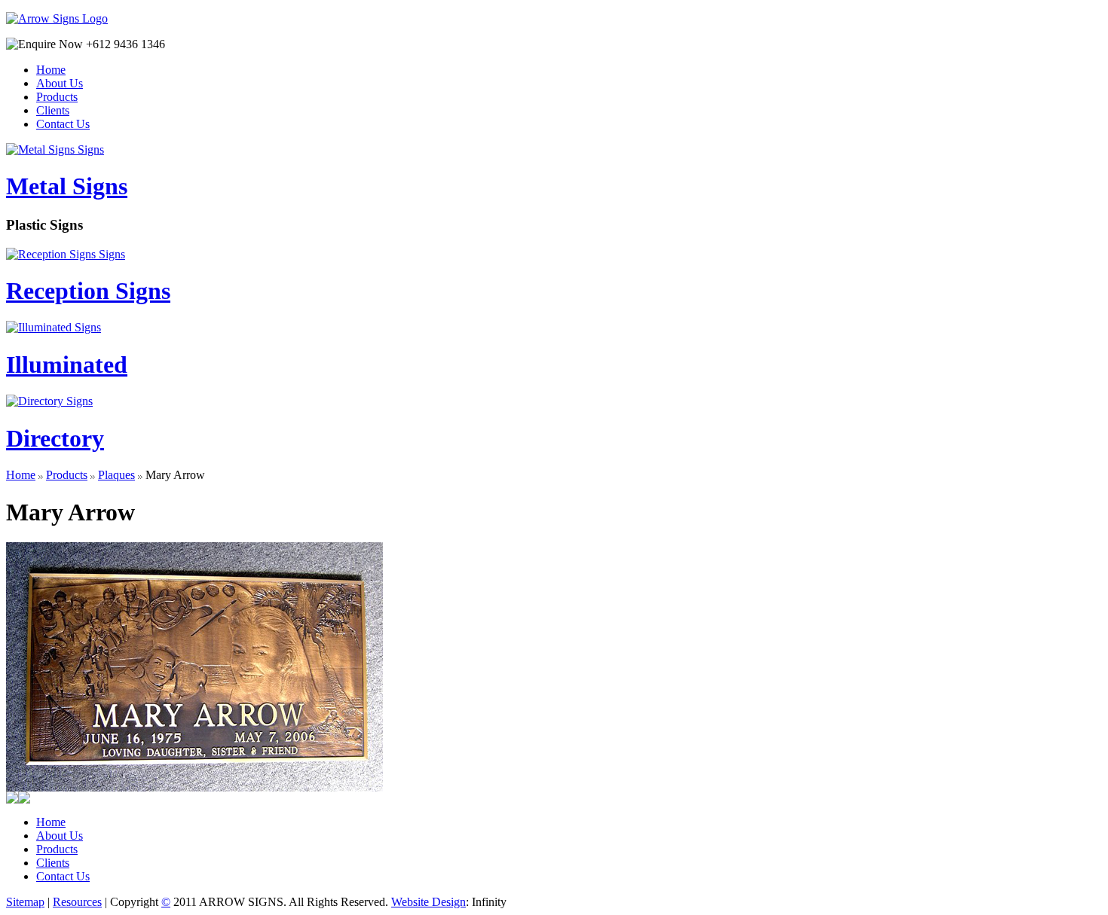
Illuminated (66, 364)
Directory (55, 438)
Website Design (428, 901)
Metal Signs (66, 186)
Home (20, 474)
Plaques (116, 474)
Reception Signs (88, 290)
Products (66, 474)
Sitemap (25, 901)
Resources (77, 901)
